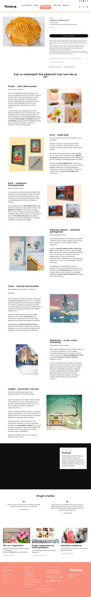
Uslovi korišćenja (29, 575)
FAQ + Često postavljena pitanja (33, 582)
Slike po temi (57, 5)
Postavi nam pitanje (57, 62)
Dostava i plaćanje (29, 577)
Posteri (35, 5)
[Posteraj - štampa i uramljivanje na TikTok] (58, 581)
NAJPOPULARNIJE (26, 5)
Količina (52, 27)
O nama (27, 570)
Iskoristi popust (9, 555)
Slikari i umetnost (45, 5)
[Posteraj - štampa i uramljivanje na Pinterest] (55, 581)
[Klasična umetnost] (74, 535)
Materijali (66, 5)
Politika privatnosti (29, 572)
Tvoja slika (45, 7)
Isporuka (59, 24)
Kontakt (27, 586)
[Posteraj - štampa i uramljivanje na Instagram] (47, 581)
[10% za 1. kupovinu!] (16, 535)
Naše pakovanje (29, 584)
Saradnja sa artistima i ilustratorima (73, 575)
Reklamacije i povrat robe (31, 579)
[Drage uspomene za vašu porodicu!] (45, 535)
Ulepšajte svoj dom (39, 555)
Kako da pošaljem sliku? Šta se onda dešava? (66, 58)
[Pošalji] (61, 576)
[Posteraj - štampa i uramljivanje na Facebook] (50, 581)
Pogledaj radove (67, 553)
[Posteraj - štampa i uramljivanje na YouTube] (53, 581)
